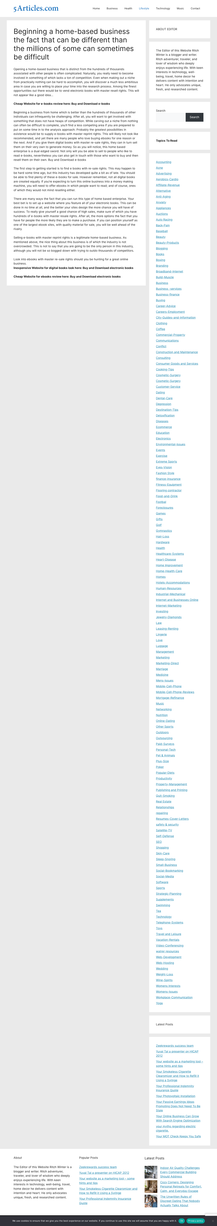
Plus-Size (162, 761)
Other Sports (164, 726)
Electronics (163, 438)
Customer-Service (168, 386)
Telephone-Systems (169, 922)
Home (96, 8)
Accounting (163, 162)
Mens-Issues (164, 680)
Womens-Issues (167, 991)
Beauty (160, 237)
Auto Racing (164, 219)
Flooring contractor (169, 490)
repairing (162, 813)
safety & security (167, 824)
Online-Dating (165, 721)
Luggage (162, 646)
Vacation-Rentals (167, 939)
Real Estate (163, 801)
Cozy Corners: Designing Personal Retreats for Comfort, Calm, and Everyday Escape (181, 1187)
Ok (181, 1220)
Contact (195, 8)
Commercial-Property (170, 335)
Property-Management (171, 784)
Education (163, 432)
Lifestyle (144, 8)
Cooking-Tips (165, 369)
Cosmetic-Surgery (168, 375)
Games (161, 513)
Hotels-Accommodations (173, 582)
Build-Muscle (165, 277)
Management (165, 651)
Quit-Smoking (165, 795)
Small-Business (166, 865)
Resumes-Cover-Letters (172, 818)
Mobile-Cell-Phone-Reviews (175, 692)
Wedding (162, 968)
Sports (160, 888)
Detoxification (165, 415)
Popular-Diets (165, 772)
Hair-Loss (162, 536)
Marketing (163, 657)
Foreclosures (164, 507)
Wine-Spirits (164, 980)
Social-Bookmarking (169, 870)
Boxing (160, 260)
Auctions (162, 214)
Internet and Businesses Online (177, 600)
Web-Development (168, 957)
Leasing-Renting (167, 628)
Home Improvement (169, 565)
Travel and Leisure (168, 934)
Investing (162, 611)
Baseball (162, 231)
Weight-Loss (164, 974)
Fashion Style (165, 473)
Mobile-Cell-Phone (169, 686)
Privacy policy (195, 1220)
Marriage (162, 669)
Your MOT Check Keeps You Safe (178, 1136)
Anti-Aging (163, 196)
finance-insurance (168, 479)
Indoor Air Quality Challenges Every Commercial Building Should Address (180, 1172)
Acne (159, 167)
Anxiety (161, 202)
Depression (163, 404)
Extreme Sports (166, 461)
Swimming (163, 905)
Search (160, 110)
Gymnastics (164, 530)
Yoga (159, 1003)
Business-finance (168, 294)
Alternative (163, 190)
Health (128, 8)
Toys (159, 928)
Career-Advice (166, 306)
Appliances (163, 208)
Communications (167, 340)
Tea (158, 911)
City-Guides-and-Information (176, 317)
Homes (161, 577)
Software (162, 882)
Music (180, 8)
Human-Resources (168, 588)
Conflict (161, 346)
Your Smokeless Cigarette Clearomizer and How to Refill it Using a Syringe (177, 1076)
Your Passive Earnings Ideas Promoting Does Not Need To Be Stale (178, 1106)
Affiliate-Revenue (168, 185)
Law (159, 623)
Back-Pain (163, 225)
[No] (212, 1221)
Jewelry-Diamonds (169, 617)
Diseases (162, 421)
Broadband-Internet (169, 271)
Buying (160, 300)
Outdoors (162, 732)
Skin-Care (163, 853)
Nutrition (162, 715)
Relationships (165, 807)
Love (159, 640)
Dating (160, 392)
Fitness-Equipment (169, 484)
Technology (163, 8)
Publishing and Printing (171, 790)
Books (160, 254)
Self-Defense (165, 836)
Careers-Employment (170, 311)
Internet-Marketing (168, 605)
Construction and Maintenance (177, 352)
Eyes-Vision (164, 467)
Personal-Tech (166, 749)
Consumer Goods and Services (177, 363)
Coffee (160, 329)
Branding (162, 265)
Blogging (162, 248)
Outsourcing (164, 738)
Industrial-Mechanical (170, 594)
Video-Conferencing (169, 945)
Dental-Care (164, 398)
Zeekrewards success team (175, 1045)
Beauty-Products (167, 242)
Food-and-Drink (167, 496)
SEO (159, 842)
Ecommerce (164, 427)
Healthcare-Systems (170, 553)
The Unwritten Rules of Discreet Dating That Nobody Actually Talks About (180, 1201)
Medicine (162, 674)
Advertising (164, 173)
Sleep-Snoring (165, 859)
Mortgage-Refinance (170, 698)
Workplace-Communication (174, 997)
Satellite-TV (164, 830)
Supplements (165, 899)
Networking (164, 709)
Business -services (169, 288)
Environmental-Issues (170, 444)
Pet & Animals (165, 755)
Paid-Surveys (165, 744)
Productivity (164, 778)
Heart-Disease (166, 559)
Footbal (161, 502)
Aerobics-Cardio (167, 179)
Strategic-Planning (168, 893)
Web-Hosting (165, 963)
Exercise (161, 456)
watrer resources (167, 951)
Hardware (163, 542)
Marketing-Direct (167, 663)
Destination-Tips (167, 409)
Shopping (162, 847)
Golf (159, 525)
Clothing (161, 323)
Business (112, 8)
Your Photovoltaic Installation (175, 1096)
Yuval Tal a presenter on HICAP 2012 (104, 1172)
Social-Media (165, 876)
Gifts (159, 519)
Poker (160, 767)
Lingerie (161, 634)
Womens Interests (168, 986)
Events (160, 450)
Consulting (163, 358)
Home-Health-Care (169, 571)
